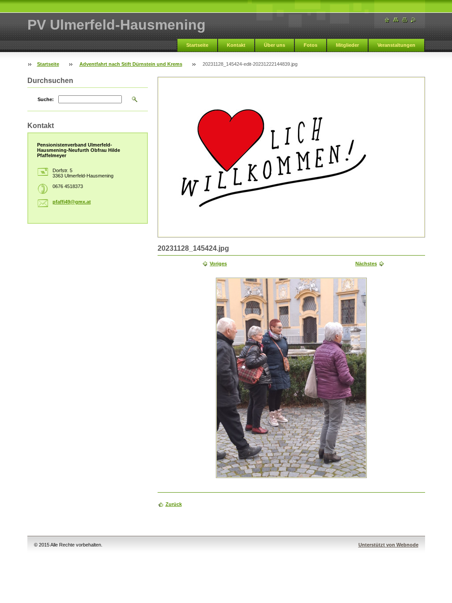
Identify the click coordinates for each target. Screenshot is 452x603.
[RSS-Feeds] (413, 20)
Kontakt (236, 45)
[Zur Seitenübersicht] (396, 20)
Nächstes (366, 263)
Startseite (197, 45)
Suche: (46, 99)
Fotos (310, 45)
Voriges (218, 263)
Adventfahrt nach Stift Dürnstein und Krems (130, 64)
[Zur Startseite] (387, 20)
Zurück (174, 504)
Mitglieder (347, 45)
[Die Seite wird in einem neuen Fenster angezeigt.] (291, 378)
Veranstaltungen (396, 45)
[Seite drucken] (404, 20)
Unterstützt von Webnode (388, 544)
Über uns (274, 45)
